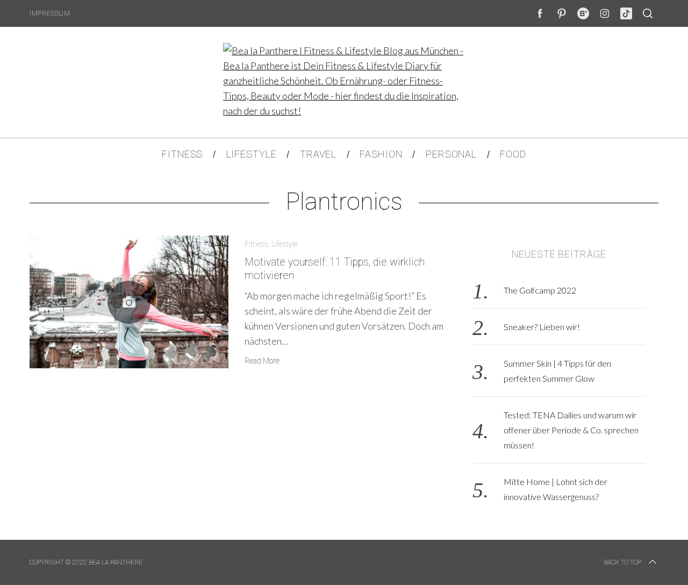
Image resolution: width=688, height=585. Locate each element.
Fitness (256, 244)
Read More (262, 360)
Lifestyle (284, 244)
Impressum (50, 13)
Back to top (622, 562)
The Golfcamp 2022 (540, 290)
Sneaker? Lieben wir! (542, 327)
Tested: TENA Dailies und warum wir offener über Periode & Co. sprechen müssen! (571, 430)
